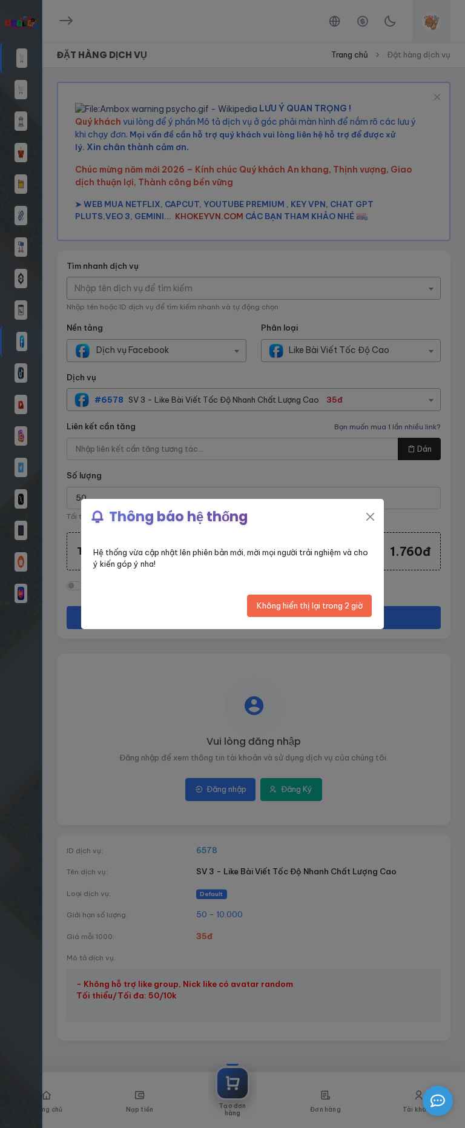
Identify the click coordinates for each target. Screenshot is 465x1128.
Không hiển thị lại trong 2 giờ (310, 605)
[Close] (370, 517)
